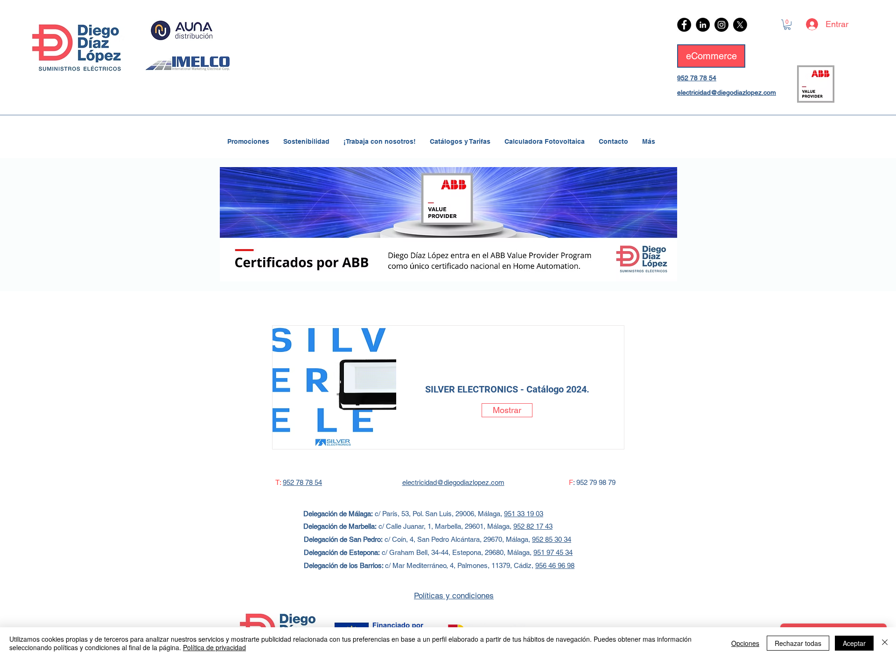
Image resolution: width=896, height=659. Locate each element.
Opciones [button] (745, 643)
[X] (740, 25)
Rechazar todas (798, 643)
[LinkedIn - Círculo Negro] (703, 25)
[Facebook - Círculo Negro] (684, 25)
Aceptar (854, 643)
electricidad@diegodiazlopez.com (726, 92)
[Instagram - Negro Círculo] (721, 25)
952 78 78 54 (696, 78)
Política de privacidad (214, 647)
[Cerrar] (884, 643)
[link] (787, 25)
